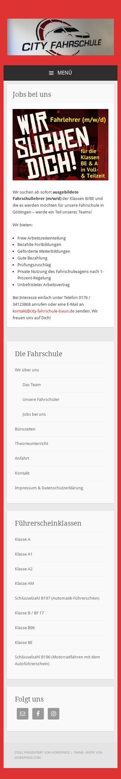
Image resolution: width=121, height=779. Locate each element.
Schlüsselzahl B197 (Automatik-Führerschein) (57, 598)
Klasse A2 (24, 568)
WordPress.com (28, 757)
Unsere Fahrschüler (41, 399)
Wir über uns (27, 369)
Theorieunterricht (31, 443)
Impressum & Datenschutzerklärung (49, 487)
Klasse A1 (24, 554)
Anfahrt (22, 458)
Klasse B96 (25, 627)
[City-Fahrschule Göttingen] (60, 53)
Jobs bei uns (34, 414)
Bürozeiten (25, 429)
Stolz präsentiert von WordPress (42, 752)
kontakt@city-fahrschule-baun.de (44, 311)
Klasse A (22, 539)
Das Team (32, 384)
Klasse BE (24, 642)
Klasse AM (24, 583)
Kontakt (22, 473)
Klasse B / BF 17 (29, 613)
